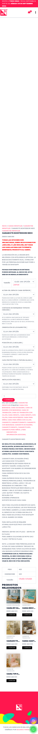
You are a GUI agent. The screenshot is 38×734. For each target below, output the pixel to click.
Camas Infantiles (15, 226)
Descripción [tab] (11, 432)
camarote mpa (24, 427)
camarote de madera (23, 425)
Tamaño (7, 282)
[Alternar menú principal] (35, 12)
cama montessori (15, 417)
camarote (6, 422)
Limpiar (16, 285)
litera (23, 430)
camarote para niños (11, 430)
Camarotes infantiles (11, 231)
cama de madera (18, 407)
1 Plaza (22, 578)
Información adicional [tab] (16, 434)
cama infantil (14, 415)
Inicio (4, 226)
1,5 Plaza (28, 578)
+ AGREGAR (8, 400)
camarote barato (18, 422)
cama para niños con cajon (19, 420)
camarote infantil (9, 427)
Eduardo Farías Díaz (25, 729)
